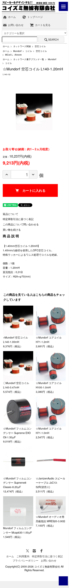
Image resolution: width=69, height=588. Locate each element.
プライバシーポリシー (25, 560)
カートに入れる (34, 190)
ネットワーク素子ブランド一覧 (28, 59)
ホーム (12, 17)
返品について (10, 214)
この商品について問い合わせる (21, 224)
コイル (28, 50)
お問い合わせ (15, 25)
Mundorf (17, 50)
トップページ (35, 17)
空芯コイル (40, 46)
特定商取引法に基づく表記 (18, 219)
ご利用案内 (23, 556)
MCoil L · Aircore (13, 54)
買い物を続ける (12, 229)
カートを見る (42, 25)
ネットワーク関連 (22, 46)
